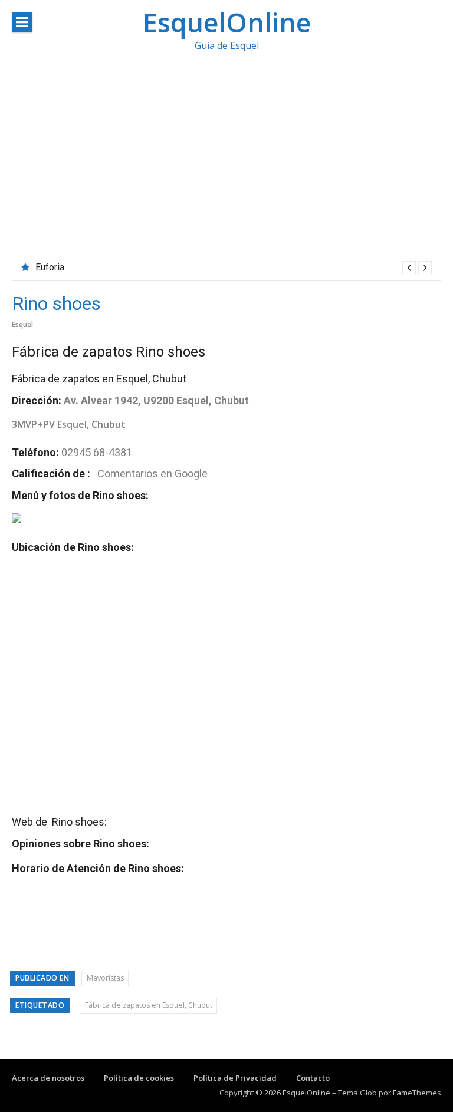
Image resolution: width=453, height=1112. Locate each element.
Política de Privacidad (235, 1078)
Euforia (49, 267)
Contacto (313, 1078)
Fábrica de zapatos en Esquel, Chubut (148, 1005)
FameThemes (417, 1092)
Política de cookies (139, 1078)
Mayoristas (105, 978)
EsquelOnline (227, 22)
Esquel (22, 324)
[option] (233, 267)
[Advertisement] (226, 166)
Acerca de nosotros (48, 1078)
